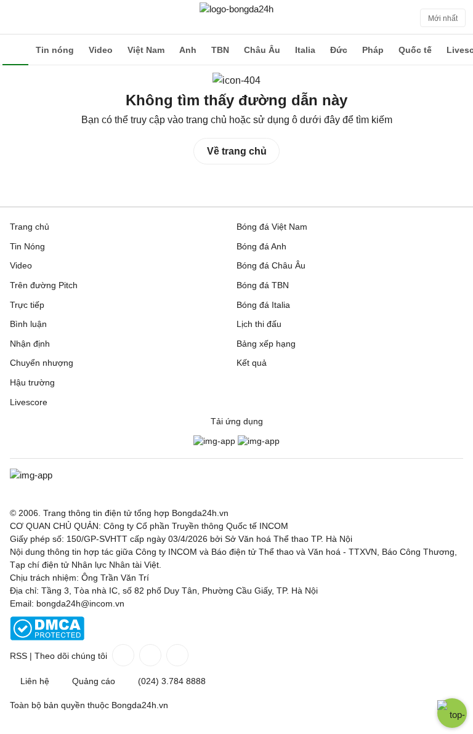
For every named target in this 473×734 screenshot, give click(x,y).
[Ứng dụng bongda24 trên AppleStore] (259, 441)
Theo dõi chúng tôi (70, 656)
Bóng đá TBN (262, 285)
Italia (305, 50)
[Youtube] (176, 655)
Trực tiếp (27, 305)
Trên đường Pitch (44, 285)
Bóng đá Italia (263, 305)
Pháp (373, 50)
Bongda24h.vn (139, 705)
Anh (187, 50)
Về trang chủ (237, 151)
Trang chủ (29, 227)
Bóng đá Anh (261, 246)
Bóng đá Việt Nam (271, 227)
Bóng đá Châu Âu (270, 265)
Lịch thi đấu (258, 324)
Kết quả (251, 363)
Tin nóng (55, 50)
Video (101, 50)
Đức (338, 50)
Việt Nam (145, 50)
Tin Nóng (27, 246)
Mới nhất (443, 18)
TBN (220, 50)
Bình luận (28, 324)
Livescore (28, 402)
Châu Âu (262, 50)
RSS (18, 656)
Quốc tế (415, 50)
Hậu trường (32, 382)
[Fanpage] (122, 655)
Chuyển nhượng (41, 363)
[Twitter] (149, 655)
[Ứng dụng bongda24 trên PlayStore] (214, 441)
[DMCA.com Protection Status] (47, 637)
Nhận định (30, 344)
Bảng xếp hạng (266, 344)
